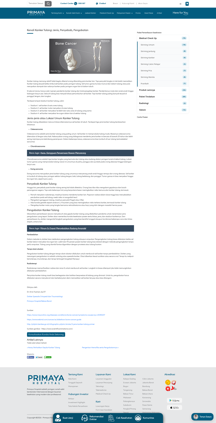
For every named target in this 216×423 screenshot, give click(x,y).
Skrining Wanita (148, 77)
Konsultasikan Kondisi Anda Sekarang (46, 335)
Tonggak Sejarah (75, 383)
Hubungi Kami (128, 3)
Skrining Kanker (148, 57)
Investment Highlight (76, 402)
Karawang (146, 398)
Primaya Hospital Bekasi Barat (39, 301)
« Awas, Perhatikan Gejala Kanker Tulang (43, 347)
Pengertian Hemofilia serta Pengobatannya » (100, 347)
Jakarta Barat (148, 383)
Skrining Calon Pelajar (150, 64)
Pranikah (145, 83)
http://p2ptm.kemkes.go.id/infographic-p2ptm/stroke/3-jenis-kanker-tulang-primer (61, 324)
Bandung (146, 386)
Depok (126, 413)
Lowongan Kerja (102, 406)
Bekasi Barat (147, 390)
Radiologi (144, 103)
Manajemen (73, 386)
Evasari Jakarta (129, 383)
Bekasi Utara (147, 394)
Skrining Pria (146, 70)
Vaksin (142, 109)
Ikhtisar (71, 399)
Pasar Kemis (147, 405)
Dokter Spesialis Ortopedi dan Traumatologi (45, 296)
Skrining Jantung (148, 51)
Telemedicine (101, 390)
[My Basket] (187, 4)
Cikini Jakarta (148, 379)
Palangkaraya (129, 401)
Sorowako (146, 401)
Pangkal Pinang (129, 409)
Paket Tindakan (147, 96)
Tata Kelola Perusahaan (78, 406)
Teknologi (100, 386)
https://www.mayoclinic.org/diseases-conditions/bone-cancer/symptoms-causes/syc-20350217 (66, 315)
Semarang (146, 409)
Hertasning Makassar (151, 413)
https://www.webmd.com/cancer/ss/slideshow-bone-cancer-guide (54, 320)
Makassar (127, 398)
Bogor (125, 386)
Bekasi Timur (128, 394)
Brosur (115, 3)
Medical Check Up (148, 38)
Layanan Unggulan (104, 379)
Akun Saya (143, 3)
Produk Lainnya (147, 90)
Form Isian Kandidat (104, 410)
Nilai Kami (72, 379)
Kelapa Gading (129, 379)
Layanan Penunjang (104, 383)
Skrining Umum (147, 44)
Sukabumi (127, 405)
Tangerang (127, 390)
